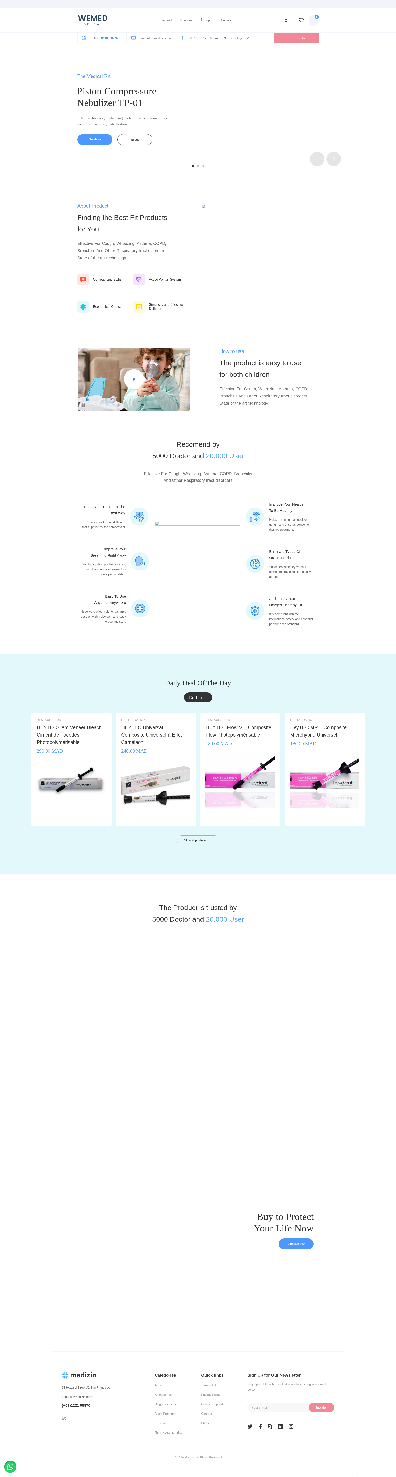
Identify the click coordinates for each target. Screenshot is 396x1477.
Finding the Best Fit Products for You (122, 223)
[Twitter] (250, 1426)
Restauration (49, 720)
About (135, 139)
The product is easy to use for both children (260, 368)
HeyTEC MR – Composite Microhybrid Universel (318, 731)
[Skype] (270, 1426)
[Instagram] (291, 1426)
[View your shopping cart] (311, 18)
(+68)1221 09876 (76, 1405)
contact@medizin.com (77, 1396)
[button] (296, 38)
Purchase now (296, 1243)
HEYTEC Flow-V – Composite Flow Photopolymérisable (238, 731)
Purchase (95, 139)
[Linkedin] (280, 1426)
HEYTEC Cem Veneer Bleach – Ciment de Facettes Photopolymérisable (71, 735)
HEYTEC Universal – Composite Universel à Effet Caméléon (151, 735)
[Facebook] (260, 1426)
